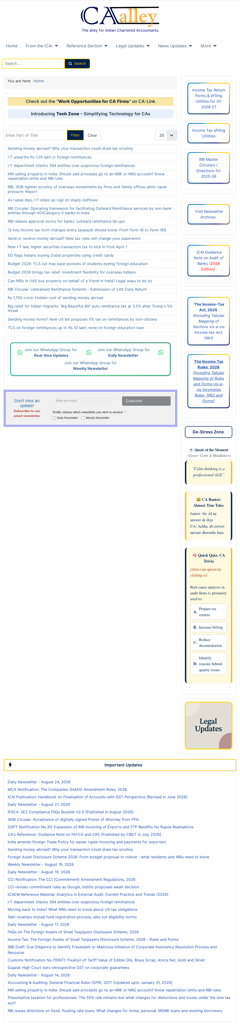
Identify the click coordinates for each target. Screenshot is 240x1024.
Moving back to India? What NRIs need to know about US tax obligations (73, 909)
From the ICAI (39, 45)
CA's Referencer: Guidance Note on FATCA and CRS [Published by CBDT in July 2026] (84, 834)
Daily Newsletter (67, 418)
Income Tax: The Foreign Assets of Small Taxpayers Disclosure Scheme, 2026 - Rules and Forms (93, 939)
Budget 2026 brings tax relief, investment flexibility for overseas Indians (72, 272)
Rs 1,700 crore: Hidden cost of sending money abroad (55, 297)
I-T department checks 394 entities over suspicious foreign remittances (71, 165)
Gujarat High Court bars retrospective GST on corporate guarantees (68, 967)
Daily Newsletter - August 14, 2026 (39, 975)
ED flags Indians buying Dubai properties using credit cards (61, 255)
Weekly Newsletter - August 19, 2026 (41, 864)
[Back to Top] (231, 1015)
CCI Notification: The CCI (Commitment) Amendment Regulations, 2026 (71, 879)
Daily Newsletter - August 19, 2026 (39, 872)
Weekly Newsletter (97, 418)
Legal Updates (130, 45)
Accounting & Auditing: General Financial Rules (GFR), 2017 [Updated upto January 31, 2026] (90, 982)
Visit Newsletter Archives (208, 214)
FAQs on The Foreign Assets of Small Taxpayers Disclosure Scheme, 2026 (73, 932)
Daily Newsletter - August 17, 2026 (38, 924)
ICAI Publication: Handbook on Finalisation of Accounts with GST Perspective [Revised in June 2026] (98, 797)
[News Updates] (189, 46)
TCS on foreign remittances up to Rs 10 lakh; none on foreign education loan (76, 327)
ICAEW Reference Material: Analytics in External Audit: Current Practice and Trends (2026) (88, 894)
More (206, 45)
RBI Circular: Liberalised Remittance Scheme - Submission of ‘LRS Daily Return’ (77, 289)
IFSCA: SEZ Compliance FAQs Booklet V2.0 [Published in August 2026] (71, 812)
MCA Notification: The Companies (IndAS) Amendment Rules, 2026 (67, 789)
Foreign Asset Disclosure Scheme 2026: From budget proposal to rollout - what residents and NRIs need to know (108, 857)
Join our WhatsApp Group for (51, 352)
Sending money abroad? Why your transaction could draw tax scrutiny (70, 148)
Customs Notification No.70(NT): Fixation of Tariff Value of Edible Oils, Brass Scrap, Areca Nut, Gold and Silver (106, 960)
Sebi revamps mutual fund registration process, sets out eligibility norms (72, 917)
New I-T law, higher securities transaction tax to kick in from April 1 (67, 246)
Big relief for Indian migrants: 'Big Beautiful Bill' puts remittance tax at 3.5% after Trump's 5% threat (90, 308)
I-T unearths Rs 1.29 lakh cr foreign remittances (50, 157)
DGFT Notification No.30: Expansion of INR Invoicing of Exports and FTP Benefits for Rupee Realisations (101, 827)
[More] (214, 46)
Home (12, 45)
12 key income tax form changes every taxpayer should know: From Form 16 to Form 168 (87, 230)
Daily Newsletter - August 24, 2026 (39, 782)
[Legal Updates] (147, 46)
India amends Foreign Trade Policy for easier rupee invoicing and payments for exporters (87, 842)
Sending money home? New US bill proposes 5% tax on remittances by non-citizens (82, 319)
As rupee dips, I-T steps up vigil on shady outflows (53, 200)
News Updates (172, 45)
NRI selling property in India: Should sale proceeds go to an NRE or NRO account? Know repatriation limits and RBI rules (86, 176)
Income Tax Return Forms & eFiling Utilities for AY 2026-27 (208, 98)
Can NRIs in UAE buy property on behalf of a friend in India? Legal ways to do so (80, 280)
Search (80, 63)
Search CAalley (15, 55)
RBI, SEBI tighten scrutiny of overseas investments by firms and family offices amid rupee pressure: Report (87, 189)
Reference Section (84, 45)
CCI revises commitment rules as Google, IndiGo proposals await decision (73, 887)
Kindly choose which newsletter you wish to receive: (89, 412)
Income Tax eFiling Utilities (208, 133)
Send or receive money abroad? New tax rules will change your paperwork (74, 238)
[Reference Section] (105, 46)
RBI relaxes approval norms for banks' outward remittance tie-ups (66, 221)
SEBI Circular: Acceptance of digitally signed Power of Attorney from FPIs (73, 819)
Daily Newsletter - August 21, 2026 (39, 804)
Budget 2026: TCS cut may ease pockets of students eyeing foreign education (78, 263)
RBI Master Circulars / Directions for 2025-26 (208, 168)
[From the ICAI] (55, 46)
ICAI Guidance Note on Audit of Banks (209, 260)
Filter (75, 135)
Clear (92, 135)
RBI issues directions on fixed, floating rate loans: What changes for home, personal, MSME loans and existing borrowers (115, 1010)
